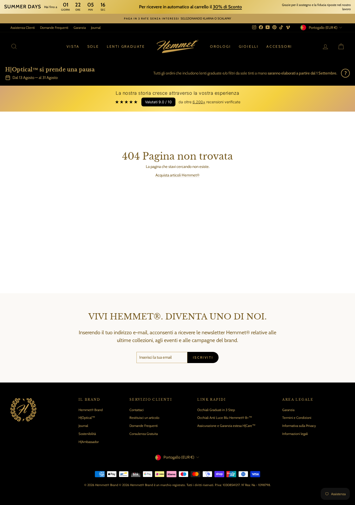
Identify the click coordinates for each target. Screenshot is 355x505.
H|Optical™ (86, 417)
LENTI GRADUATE (126, 46)
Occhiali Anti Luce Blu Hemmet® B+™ (224, 417)
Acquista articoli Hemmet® (177, 175)
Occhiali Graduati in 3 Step (216, 410)
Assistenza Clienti (22, 27)
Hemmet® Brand (90, 410)
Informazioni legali (295, 434)
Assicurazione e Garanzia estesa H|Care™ (226, 426)
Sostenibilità (87, 434)
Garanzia (80, 27)
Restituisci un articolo (144, 417)
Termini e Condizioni (296, 417)
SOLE (93, 46)
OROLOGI (220, 46)
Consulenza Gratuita (143, 434)
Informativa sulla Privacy (299, 426)
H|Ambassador (88, 442)
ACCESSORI (279, 46)
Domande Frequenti (54, 27)
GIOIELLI (249, 46)
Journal (96, 27)
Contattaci (136, 410)
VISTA (73, 46)
